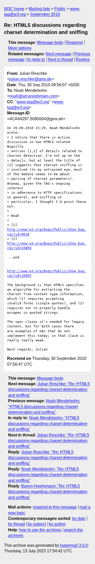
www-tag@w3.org (33, 102)
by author (57, 524)
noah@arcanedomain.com (33, 96)
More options (19, 48)
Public (60, 9)
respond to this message (55, 507)
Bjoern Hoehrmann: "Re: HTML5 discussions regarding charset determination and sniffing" (47, 492)
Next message (58, 54)
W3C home (14, 9)
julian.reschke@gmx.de (30, 79)
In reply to (36, 59)
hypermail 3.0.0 (74, 545)
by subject (37, 524)
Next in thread (60, 59)
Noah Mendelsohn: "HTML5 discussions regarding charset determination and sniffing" (44, 406)
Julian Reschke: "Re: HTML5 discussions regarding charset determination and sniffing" (49, 389)
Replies (83, 59)
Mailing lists (39, 9)
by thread (16, 524)
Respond (74, 42)
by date (78, 518)
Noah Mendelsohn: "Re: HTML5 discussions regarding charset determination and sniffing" (47, 475)
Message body (50, 42)
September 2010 (45, 14)
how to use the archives (40, 530)
